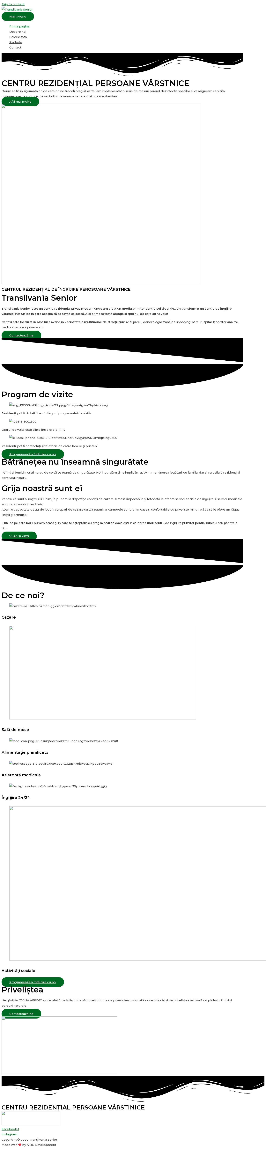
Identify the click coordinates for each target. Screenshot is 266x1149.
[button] (20, 101)
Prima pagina (19, 26)
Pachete (15, 42)
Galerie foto (18, 37)
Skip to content (13, 4)
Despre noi (17, 31)
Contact (15, 47)
